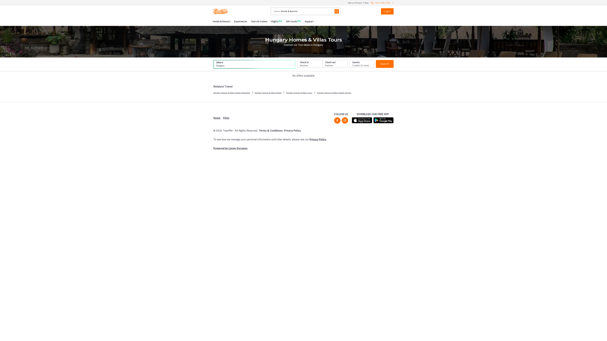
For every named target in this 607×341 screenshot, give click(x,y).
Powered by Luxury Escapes (230, 148)
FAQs (226, 118)
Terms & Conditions (271, 130)
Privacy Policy (292, 130)
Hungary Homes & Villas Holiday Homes (334, 93)
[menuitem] (221, 21)
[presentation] (305, 11)
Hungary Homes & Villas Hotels (268, 93)
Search (384, 63)
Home (217, 118)
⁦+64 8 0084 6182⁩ (382, 3)
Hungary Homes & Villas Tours (299, 93)
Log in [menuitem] (387, 11)
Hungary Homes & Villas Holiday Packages (231, 93)
